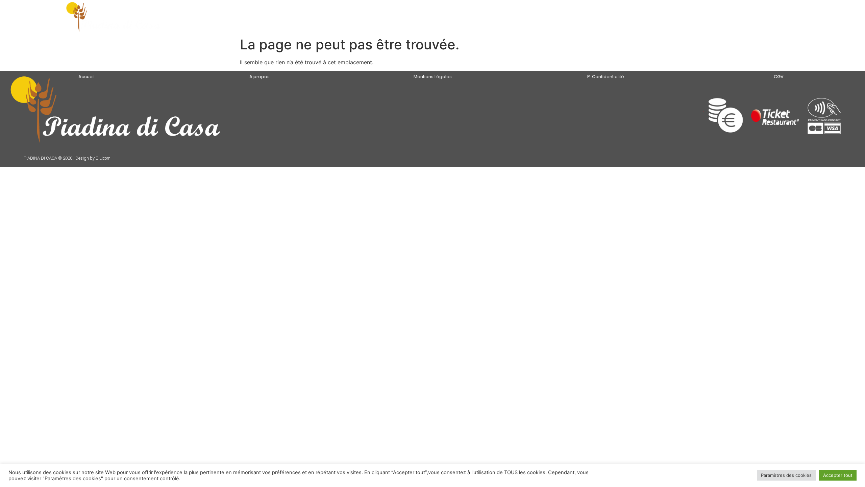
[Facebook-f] (639, 117)
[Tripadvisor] (656, 117)
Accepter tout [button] (837, 475)
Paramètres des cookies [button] (786, 475)
